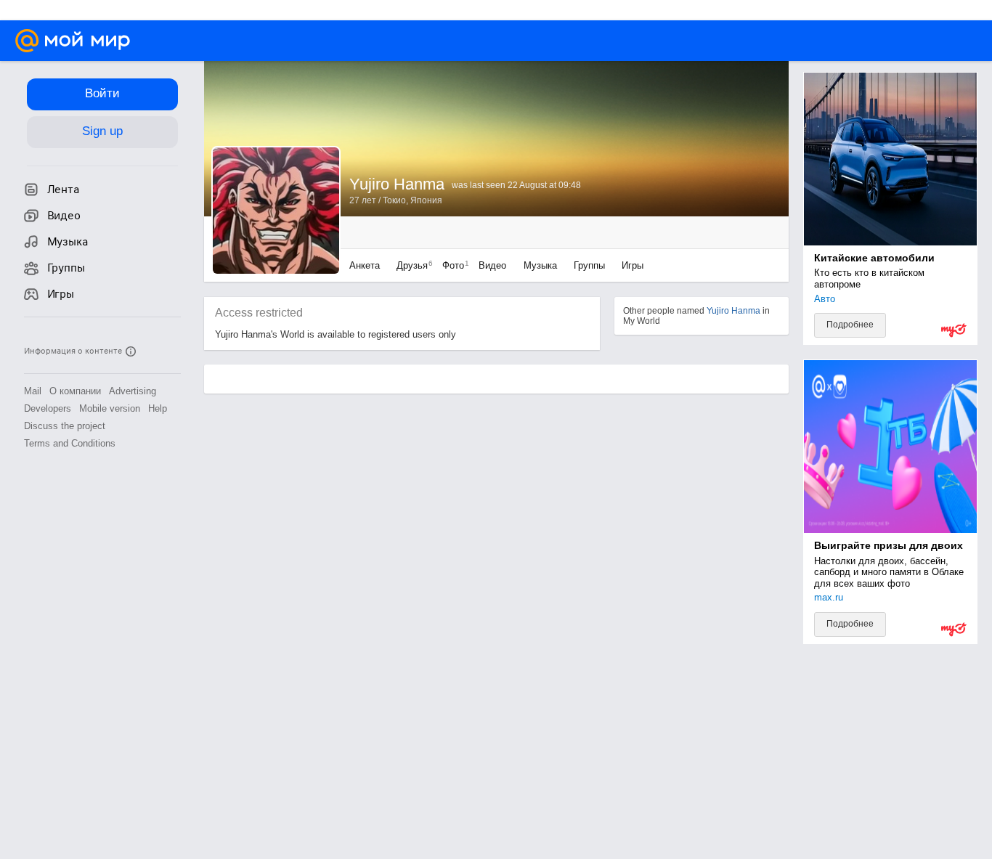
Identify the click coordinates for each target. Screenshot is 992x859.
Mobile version (109, 408)
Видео (494, 265)
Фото (452, 265)
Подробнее (850, 324)
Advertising (132, 391)
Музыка (540, 265)
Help (157, 408)
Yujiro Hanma (733, 311)
